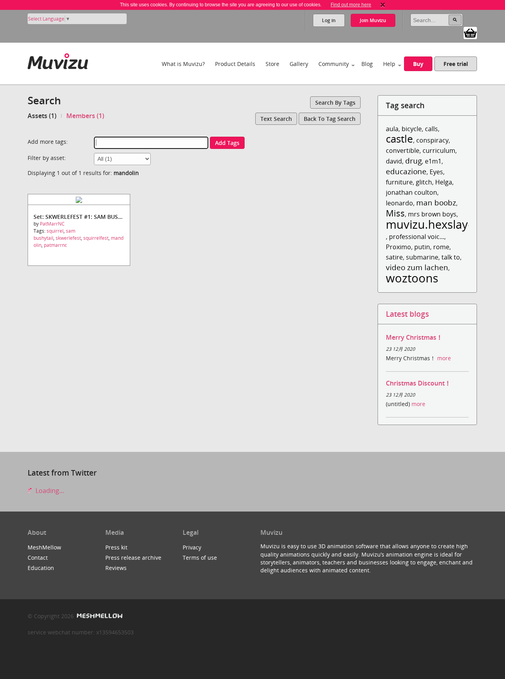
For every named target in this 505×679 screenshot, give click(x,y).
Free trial (455, 64)
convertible (402, 150)
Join (373, 20)
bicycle (412, 128)
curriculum (439, 150)
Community (333, 64)
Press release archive (133, 557)
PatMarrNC (52, 223)
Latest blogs (407, 314)
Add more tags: (48, 141)
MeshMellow (44, 547)
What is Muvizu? (183, 64)
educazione (406, 171)
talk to (450, 257)
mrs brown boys (432, 214)
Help (389, 64)
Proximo (398, 247)
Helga (443, 182)
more (444, 358)
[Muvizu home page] (58, 59)
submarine (422, 257)
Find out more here (351, 5)
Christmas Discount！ (418, 383)
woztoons (412, 278)
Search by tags (335, 102)
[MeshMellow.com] (98, 616)
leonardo (399, 203)
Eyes (436, 171)
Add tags (227, 143)
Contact (38, 557)
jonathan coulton (411, 192)
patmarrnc (55, 245)
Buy (418, 64)
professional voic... (416, 236)
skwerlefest (68, 238)
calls (431, 128)
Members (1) (85, 115)
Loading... (49, 490)
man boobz (436, 202)
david (394, 161)
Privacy (192, 547)
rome (441, 247)
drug (413, 160)
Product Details (235, 64)
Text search (276, 118)
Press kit (116, 547)
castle (399, 139)
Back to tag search (329, 118)
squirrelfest (95, 238)
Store (272, 64)
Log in (329, 20)
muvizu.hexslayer (432, 224)
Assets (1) (42, 115)
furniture (399, 182)
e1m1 (433, 161)
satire (394, 257)
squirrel (55, 231)
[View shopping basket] (470, 32)
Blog (367, 64)
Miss (395, 213)
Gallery (299, 64)
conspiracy (432, 140)
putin (422, 247)
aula (392, 128)
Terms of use (200, 557)
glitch (424, 182)
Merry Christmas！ (414, 337)
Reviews (116, 568)
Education (41, 568)
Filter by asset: (47, 158)
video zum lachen (417, 267)
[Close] (382, 5)
